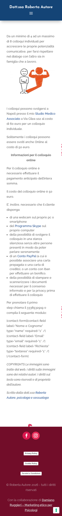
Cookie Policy (31, 463)
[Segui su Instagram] (36, 436)
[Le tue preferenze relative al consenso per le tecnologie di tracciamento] (56, 510)
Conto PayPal (26, 256)
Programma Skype (28, 226)
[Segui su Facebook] (26, 436)
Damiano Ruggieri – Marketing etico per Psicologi (32, 505)
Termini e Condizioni (31, 473)
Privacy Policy (31, 453)
